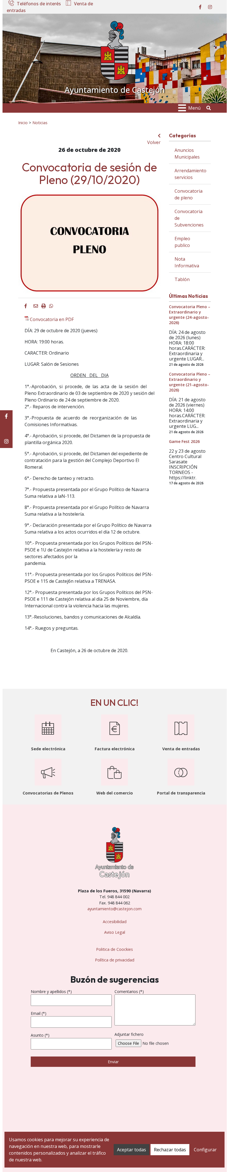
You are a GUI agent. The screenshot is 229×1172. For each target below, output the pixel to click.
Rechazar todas (170, 1150)
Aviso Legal (114, 932)
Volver (154, 142)
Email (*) (38, 1013)
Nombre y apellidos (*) (51, 991)
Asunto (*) (40, 1035)
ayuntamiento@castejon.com (114, 908)
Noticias (39, 122)
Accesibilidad (115, 921)
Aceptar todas (131, 1150)
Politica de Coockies (114, 949)
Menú (194, 108)
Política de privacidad (114, 960)
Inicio (23, 122)
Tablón (182, 279)
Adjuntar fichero (129, 1034)
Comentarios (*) (129, 991)
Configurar (205, 1150)
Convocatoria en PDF (52, 319)
